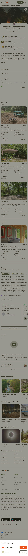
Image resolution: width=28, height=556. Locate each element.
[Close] (14, 278)
